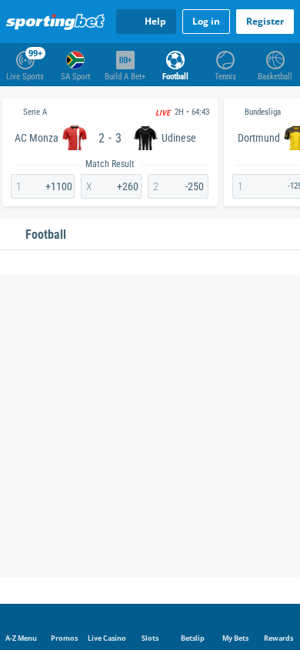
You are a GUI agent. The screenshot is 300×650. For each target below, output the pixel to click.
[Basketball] (275, 58)
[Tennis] (225, 58)
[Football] (175, 58)
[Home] (58, 21)
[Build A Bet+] (125, 58)
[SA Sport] (75, 60)
